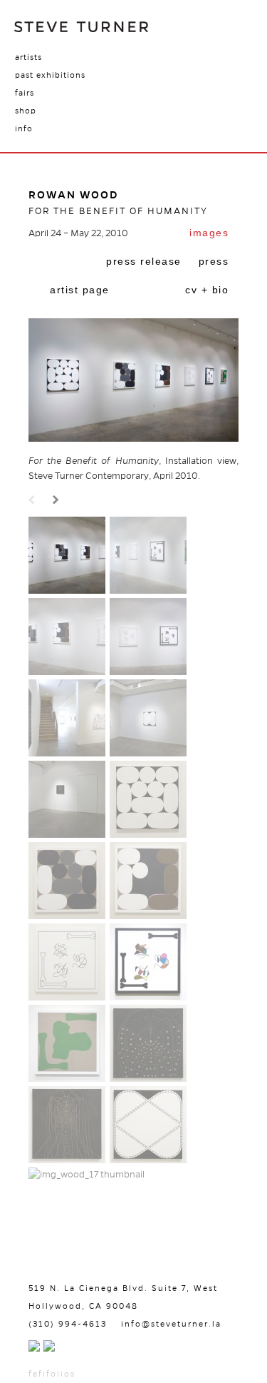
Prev (33, 501)
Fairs (24, 92)
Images (209, 232)
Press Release (144, 261)
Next (58, 501)
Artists (28, 57)
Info (24, 128)
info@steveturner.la (171, 1323)
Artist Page (80, 289)
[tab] (209, 234)
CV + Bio (207, 289)
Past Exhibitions (50, 75)
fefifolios (51, 1373)
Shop (25, 110)
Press (214, 261)
